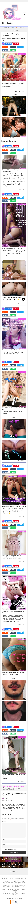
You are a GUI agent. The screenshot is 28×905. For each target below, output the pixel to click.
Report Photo (22, 54)
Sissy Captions (8, 23)
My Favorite (11, 789)
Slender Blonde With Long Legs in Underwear (13, 786)
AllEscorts (24, 29)
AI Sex (12, 30)
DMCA (21, 892)
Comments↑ (21, 189)
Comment (5, 821)
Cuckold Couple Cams (14, 137)
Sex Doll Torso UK (17, 29)
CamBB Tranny (4, 29)
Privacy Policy (13, 849)
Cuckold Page (14, 871)
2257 (17, 892)
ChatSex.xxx (10, 29)
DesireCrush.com (21, 27)
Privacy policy (6, 893)
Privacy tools (15, 893)
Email (4, 844)
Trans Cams (10, 27)
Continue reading (8, 186)
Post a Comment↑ (20, 91)
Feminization (5, 789)
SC (13, 788)
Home (3, 38)
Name (4, 839)
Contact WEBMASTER (9, 892)
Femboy (8, 38)
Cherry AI (16, 30)
